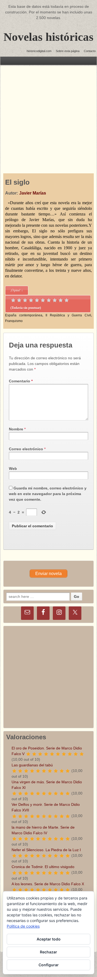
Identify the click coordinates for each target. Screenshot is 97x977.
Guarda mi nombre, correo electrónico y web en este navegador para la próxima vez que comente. (47, 494)
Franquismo (14, 321)
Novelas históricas (48, 37)
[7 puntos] (48, 300)
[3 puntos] (25, 300)
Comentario (21, 381)
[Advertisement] (48, 114)
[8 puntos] (54, 300)
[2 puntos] (19, 300)
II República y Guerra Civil (68, 315)
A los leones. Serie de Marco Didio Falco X (48, 884)
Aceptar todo (49, 939)
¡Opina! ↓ (17, 290)
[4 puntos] (31, 300)
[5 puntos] (37, 300)
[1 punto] (13, 300)
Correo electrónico (26, 449)
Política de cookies (23, 926)
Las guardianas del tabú (32, 765)
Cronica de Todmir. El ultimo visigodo (43, 867)
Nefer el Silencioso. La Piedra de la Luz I (46, 850)
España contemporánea (23, 315)
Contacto (90, 51)
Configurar (49, 965)
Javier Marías (32, 193)
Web (13, 468)
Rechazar (48, 952)
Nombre (16, 429)
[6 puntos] (43, 300)
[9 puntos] (60, 300)
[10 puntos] (66, 300)
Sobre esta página (67, 51)
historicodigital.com (39, 51)
